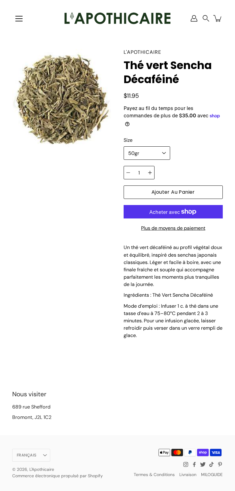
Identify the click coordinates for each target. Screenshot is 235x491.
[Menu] (19, 18)
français (26, 455)
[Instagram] (185, 464)
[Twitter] (203, 464)
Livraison (187, 474)
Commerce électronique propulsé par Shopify (57, 475)
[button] (206, 18)
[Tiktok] (211, 464)
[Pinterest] (220, 464)
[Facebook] (194, 464)
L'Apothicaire (41, 469)
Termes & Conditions (154, 474)
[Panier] (218, 18)
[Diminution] (128, 172)
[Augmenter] (150, 172)
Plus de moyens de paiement (173, 228)
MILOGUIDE (212, 474)
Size (128, 140)
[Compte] (194, 18)
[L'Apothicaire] (117, 18)
